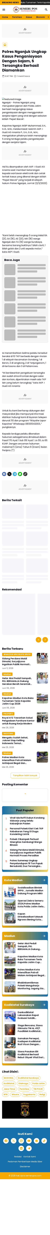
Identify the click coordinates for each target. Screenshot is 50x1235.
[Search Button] (46, 9)
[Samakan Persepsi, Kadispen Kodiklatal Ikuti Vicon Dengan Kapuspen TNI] (10, 1042)
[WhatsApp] (20, 474)
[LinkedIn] (21, 1148)
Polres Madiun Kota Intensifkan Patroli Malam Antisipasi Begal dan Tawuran (16, 760)
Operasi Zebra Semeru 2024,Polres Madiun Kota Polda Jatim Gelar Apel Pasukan (31, 903)
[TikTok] (44, 1141)
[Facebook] (4, 474)
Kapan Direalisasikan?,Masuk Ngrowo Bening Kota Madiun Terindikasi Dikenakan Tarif (30, 917)
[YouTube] (29, 1141)
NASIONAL (8, 733)
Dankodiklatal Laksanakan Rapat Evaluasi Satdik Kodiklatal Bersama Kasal (29, 1015)
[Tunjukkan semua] (44, 880)
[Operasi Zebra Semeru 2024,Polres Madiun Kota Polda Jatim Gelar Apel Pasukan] (10, 904)
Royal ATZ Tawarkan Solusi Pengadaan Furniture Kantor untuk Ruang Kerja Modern (18, 720)
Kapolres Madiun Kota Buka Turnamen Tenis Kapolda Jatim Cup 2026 (17, 701)
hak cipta (20, 1175)
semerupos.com (34, 1175)
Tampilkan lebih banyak (25, 775)
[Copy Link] (25, 474)
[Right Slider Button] (47, 17)
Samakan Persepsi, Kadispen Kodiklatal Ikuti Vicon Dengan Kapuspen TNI (29, 1041)
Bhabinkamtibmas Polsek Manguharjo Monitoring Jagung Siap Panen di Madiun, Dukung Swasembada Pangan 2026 (31, 985)
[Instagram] (21, 1141)
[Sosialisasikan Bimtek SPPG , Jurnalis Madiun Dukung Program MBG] (10, 891)
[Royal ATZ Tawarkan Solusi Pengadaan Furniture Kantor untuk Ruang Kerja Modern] (42, 717)
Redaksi (18, 1156)
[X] (9, 474)
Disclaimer (25, 1166)
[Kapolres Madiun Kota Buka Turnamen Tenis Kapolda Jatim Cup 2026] (42, 697)
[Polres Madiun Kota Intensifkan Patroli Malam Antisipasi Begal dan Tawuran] (42, 757)
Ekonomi (40, 17)
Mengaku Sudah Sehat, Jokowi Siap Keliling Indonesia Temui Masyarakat (15, 740)
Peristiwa (17, 17)
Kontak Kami (30, 1156)
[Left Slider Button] (38, 640)
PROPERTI (8, 713)
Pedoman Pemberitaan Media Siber (25, 1161)
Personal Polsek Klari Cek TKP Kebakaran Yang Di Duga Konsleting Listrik (26, 831)
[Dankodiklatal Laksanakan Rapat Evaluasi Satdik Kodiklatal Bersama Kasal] (10, 1016)
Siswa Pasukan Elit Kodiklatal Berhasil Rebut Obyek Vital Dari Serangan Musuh (30, 1054)
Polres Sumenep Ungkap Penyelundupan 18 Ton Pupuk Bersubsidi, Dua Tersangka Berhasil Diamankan (26, 863)
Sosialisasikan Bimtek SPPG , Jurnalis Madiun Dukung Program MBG (30, 890)
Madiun (7, 674)
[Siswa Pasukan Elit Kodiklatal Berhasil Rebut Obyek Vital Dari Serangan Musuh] (10, 1055)
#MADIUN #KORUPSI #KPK (17, 654)
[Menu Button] (4, 9)
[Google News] (36, 1141)
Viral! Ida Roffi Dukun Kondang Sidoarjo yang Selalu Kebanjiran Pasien (27, 820)
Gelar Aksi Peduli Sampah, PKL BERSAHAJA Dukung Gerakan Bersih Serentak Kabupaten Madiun (17, 681)
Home (5, 17)
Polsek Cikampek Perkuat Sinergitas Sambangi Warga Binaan (26, 842)
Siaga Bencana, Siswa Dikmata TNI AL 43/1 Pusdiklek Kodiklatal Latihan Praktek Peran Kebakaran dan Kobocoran (30, 1028)
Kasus (29, 17)
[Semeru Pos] (25, 9)
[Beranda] (5, 44)
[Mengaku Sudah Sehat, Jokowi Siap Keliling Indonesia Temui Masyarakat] (42, 737)
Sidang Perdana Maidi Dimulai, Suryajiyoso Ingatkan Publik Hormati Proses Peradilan (15, 661)
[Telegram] (15, 474)
